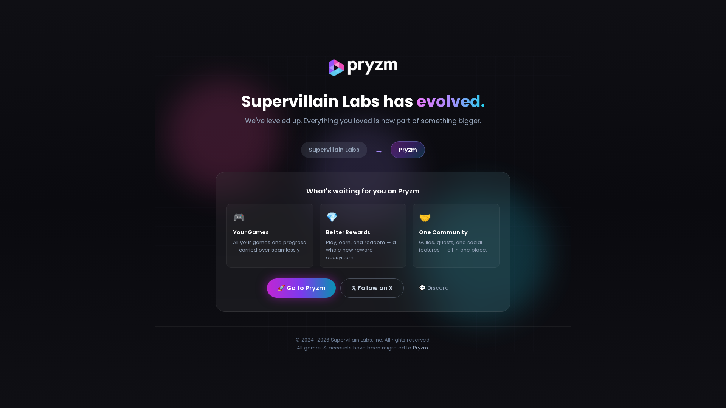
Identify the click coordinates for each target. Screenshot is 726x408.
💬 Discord (434, 287)
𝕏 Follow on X (372, 287)
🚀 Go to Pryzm (301, 287)
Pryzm (420, 347)
